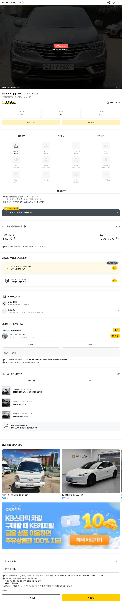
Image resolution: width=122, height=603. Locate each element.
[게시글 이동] (61, 391)
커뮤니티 (31, 380)
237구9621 (14, 2)
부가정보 (100, 136)
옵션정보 (21, 136)
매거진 (90, 380)
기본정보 (61, 136)
